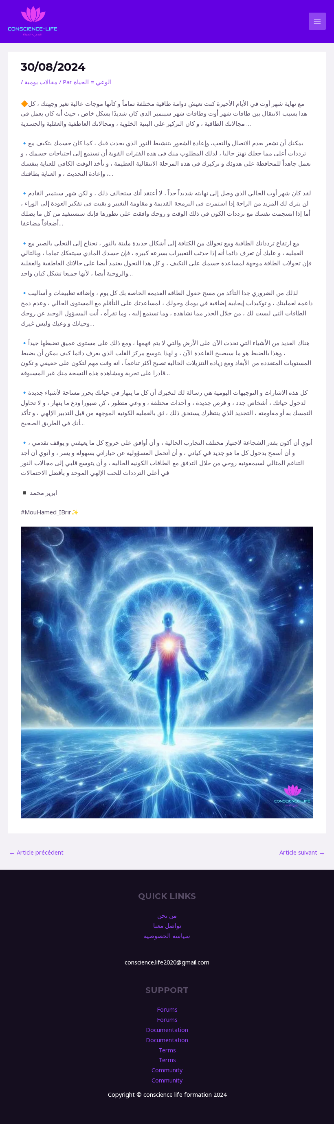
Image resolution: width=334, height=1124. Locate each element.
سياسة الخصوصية (167, 936)
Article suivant (302, 852)
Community (167, 1070)
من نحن (167, 915)
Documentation (167, 1030)
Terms (167, 1050)
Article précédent (36, 852)
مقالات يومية (40, 82)
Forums (167, 1009)
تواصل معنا (167, 925)
